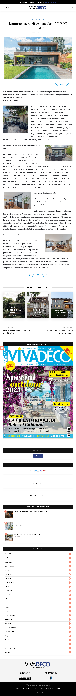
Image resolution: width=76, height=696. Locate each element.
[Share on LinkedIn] (67, 84)
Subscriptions (9, 632)
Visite (7, 644)
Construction (38, 19)
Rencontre (8, 619)
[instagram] (38, 692)
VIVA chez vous (10, 648)
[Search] (72, 8)
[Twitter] (36, 470)
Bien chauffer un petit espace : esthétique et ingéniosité (31, 512)
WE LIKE (7, 652)
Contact (49, 688)
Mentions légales (29, 688)
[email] (43, 692)
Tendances (9, 640)
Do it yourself (9, 582)
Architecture (9, 558)
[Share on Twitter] (60, 84)
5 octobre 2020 (38, 32)
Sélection (8, 623)
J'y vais (38, 456)
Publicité (60, 688)
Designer (8, 578)
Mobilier (7, 607)
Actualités (8, 554)
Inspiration (8, 595)
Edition (7, 587)
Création (8, 570)
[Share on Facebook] (56, 84)
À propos (15, 688)
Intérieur (8, 599)
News (7, 611)
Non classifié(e (10, 615)
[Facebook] (32, 470)
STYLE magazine (10, 628)
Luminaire (8, 603)
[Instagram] (40, 470)
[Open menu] (4, 7)
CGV (41, 688)
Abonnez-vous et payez (38, 2)
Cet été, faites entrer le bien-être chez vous (27, 534)
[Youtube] (44, 470)
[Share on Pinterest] (63, 84)
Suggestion (8, 636)
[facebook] (33, 692)
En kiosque (8, 591)
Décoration (8, 574)
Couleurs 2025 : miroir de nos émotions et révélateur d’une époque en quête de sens (39, 523)
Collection (8, 562)
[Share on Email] (71, 84)
